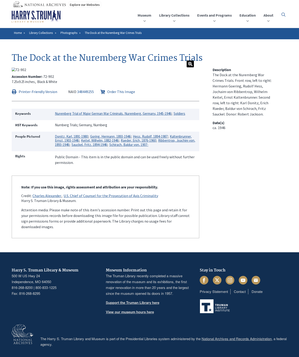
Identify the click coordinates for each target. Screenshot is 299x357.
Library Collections (41, 33)
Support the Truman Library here (132, 302)
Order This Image (121, 91)
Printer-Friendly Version (38, 91)
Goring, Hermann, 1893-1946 (110, 136)
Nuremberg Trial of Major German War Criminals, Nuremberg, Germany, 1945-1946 (113, 113)
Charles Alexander (46, 195)
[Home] (36, 16)
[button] (283, 15)
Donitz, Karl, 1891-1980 (71, 136)
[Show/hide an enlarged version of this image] (190, 64)
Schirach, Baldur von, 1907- (128, 144)
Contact (240, 291)
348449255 (85, 91)
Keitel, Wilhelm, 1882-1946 (99, 140)
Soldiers (179, 113)
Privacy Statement (214, 291)
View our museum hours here (130, 311)
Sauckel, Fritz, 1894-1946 (89, 144)
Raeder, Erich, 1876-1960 (138, 140)
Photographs (69, 33)
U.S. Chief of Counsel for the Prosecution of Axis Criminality (111, 195)
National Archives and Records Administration (237, 338)
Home (18, 33)
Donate (257, 291)
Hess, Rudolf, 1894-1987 (150, 136)
